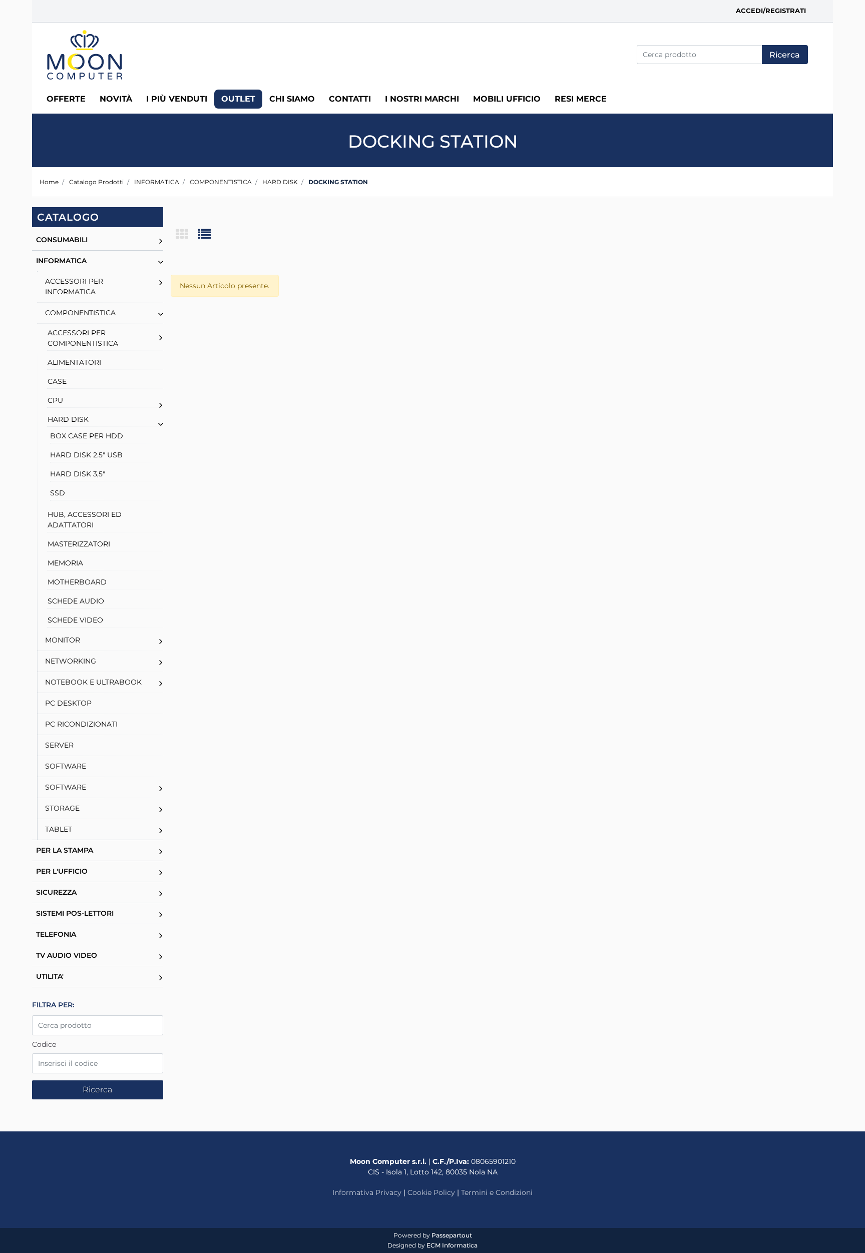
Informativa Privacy (366, 1192)
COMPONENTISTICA (221, 182)
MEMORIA (65, 562)
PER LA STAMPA (64, 850)
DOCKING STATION (338, 182)
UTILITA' (50, 976)
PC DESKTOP (68, 703)
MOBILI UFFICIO (507, 99)
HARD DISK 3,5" (77, 473)
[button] (785, 54)
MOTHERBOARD (77, 581)
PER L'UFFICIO (62, 871)
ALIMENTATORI (74, 362)
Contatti (350, 99)
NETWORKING (70, 661)
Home (49, 182)
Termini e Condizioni (497, 1192)
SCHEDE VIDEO (75, 619)
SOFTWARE (65, 766)
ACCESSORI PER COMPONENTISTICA (83, 338)
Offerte (66, 99)
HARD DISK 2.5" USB (86, 454)
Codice (44, 1044)
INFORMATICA (156, 182)
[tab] (187, 235)
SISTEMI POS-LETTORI (75, 913)
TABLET (58, 829)
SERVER (59, 745)
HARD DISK (280, 182)
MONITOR (62, 640)
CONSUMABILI (62, 239)
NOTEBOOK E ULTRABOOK (93, 682)
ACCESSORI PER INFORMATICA (74, 286)
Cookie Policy (431, 1192)
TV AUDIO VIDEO (66, 955)
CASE (57, 381)
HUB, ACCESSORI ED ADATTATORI (85, 519)
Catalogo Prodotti (96, 182)
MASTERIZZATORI (79, 543)
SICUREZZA (56, 892)
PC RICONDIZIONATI (81, 724)
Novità (116, 99)
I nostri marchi (422, 99)
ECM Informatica (452, 1245)
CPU (55, 400)
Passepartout (451, 1235)
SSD (57, 492)
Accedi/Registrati (771, 11)
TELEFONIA (56, 934)
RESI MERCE (581, 99)
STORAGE (62, 808)
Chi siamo (292, 99)
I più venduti (176, 99)
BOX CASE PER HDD (86, 435)
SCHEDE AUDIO (76, 600)
